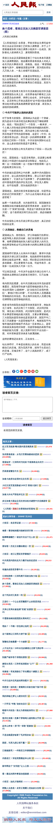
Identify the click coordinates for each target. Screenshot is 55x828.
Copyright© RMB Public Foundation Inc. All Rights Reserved (27, 796)
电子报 (41, 5)
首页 (5, 18)
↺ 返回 (6, 5)
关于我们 (27, 807)
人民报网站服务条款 (27, 803)
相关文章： (8, 441)
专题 (19, 18)
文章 (25, 18)
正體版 (49, 5)
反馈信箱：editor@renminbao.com (27, 812)
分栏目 (12, 18)
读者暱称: (7, 418)
